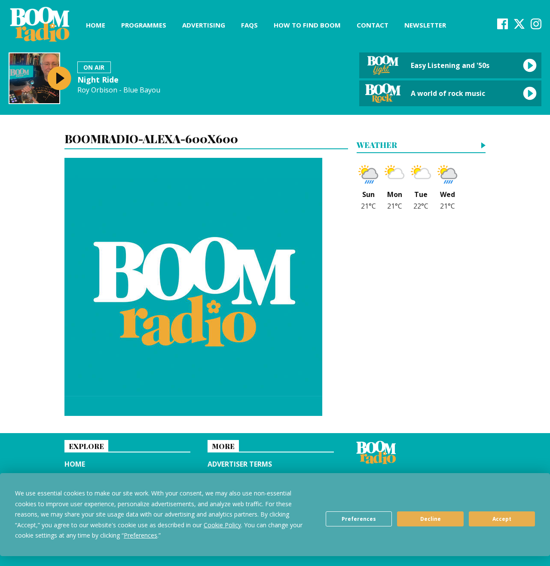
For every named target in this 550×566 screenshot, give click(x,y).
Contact (372, 25)
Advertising (203, 25)
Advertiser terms (240, 464)
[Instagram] (536, 26)
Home (95, 25)
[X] (519, 26)
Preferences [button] (140, 535)
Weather (377, 145)
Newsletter (425, 25)
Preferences (359, 519)
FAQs (249, 25)
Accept (501, 519)
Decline (430, 519)
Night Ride (98, 79)
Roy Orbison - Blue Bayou (118, 90)
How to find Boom (307, 25)
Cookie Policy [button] (222, 525)
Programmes (143, 25)
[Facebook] (502, 26)
